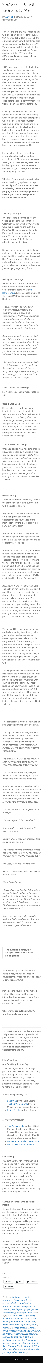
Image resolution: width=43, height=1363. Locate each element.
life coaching (31, 1334)
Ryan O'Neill (8, 1346)
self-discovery (8, 1312)
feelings (15, 1327)
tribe (14, 1349)
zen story (23, 1352)
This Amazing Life (15, 1126)
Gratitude (6, 1306)
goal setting (25, 1303)
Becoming (12, 1101)
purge (15, 1343)
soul (30, 1346)
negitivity (6, 1340)
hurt (38, 1331)
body (32, 1315)
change (5, 1321)
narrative (28, 1337)
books (5, 1318)
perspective (32, 1309)
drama (34, 1324)
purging (22, 1343)
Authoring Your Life (21, 1297)
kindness (10, 1334)
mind (21, 1337)
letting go (19, 1334)
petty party (33, 1340)
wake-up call (24, 1349)
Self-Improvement (25, 1312)
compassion (29, 1321)
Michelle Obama (10, 1337)
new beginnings (18, 1309)
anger (26, 1315)
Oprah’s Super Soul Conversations (23, 1141)
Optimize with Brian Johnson (20, 1144)
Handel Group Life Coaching (22, 1331)
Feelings (15, 1303)
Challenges (19, 1300)
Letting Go (26, 1306)
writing (14, 1352)
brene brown (30, 1318)
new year (16, 1340)
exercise (6, 1327)
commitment (16, 1321)
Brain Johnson (16, 1318)
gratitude (24, 1327)
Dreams (29, 1300)
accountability (16, 1315)
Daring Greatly (13, 1110)
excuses (6, 1303)
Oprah (24, 1340)
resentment (32, 1343)
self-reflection (21, 1346)
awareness (7, 1300)
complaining (8, 1324)
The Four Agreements (17, 1104)
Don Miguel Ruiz (22, 1324)
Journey (16, 1306)
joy (3, 1334)
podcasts (6, 1343)
